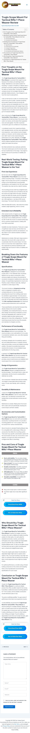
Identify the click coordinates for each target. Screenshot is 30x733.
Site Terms (17, 724)
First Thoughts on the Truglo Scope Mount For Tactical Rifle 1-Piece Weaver (14, 32)
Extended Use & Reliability (11, 40)
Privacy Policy (6, 726)
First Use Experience (10, 38)
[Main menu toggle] (26, 4)
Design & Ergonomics (10, 48)
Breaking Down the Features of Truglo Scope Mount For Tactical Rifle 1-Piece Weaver (14, 42)
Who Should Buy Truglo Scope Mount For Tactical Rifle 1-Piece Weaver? (13, 57)
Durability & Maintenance (11, 49)
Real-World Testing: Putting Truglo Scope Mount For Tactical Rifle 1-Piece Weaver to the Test (15, 36)
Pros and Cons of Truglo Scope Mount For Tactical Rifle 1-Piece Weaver (14, 53)
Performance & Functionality (12, 46)
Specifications (9, 45)
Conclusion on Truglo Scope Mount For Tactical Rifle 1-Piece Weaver (15, 60)
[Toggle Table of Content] (25, 29)
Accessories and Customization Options (14, 51)
